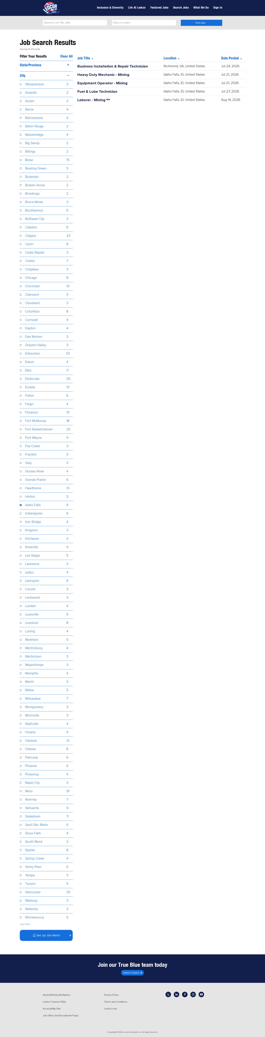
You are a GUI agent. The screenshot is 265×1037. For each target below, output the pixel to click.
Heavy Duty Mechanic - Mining (103, 75)
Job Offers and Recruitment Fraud (60, 1015)
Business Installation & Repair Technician (112, 66)
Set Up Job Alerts (48, 935)
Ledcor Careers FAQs (54, 1001)
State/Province (30, 65)
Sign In (217, 7)
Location (171, 58)
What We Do (201, 7)
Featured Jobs (159, 7)
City (22, 75)
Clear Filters (25, 924)
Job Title (84, 58)
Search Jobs (181, 7)
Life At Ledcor (137, 7)
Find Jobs (200, 22)
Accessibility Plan (52, 1008)
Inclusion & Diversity (110, 7)
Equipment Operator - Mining (102, 83)
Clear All (66, 56)
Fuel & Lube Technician (97, 91)
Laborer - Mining (91, 100)
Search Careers (131, 972)
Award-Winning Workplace (56, 994)
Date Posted (231, 58)
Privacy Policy (111, 994)
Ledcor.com (110, 1008)
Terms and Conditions (115, 1001)
